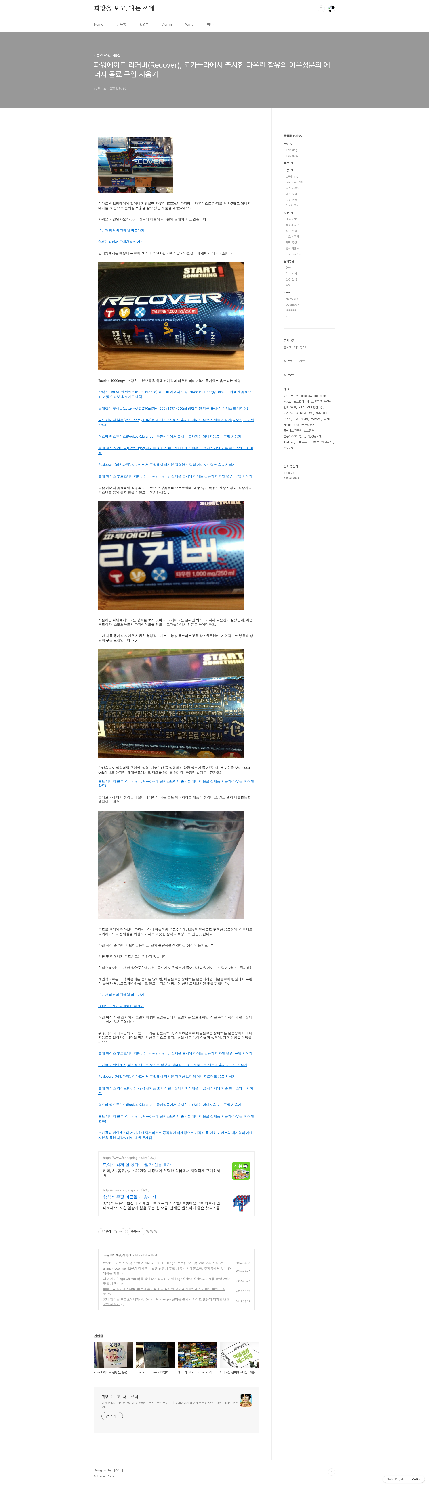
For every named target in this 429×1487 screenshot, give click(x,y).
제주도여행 (322, 413)
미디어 (212, 24)
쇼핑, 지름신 (123, 1255)
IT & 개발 (291, 219)
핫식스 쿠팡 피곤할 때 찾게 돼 (130, 1196)
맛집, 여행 (291, 200)
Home (98, 24)
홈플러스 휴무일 (293, 436)
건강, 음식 (291, 279)
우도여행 (289, 448)
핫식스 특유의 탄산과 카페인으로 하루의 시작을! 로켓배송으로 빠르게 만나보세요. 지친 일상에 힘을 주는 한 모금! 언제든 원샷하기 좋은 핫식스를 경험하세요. (161, 1205)
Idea (287, 292)
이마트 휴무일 (314, 401)
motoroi (316, 419)
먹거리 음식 (292, 205)
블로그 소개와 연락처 (295, 347)
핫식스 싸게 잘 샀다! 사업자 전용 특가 (137, 1164)
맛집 (310, 413)
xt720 (288, 401)
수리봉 (304, 419)
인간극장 (289, 413)
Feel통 (288, 143)
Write (189, 24)
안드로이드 (290, 407)
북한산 (328, 401)
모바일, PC (292, 176)
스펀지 (287, 419)
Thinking (291, 150)
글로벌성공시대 (312, 436)
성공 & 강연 (292, 225)
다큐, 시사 (291, 273)
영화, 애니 (291, 267)
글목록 (121, 24)
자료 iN (288, 213)
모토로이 (299, 401)
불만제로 (301, 413)
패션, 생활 (291, 194)
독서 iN (288, 163)
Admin (167, 24)
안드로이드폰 (291, 395)
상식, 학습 (291, 231)
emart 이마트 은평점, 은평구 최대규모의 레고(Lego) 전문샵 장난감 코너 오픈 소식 (161, 1263)
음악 (288, 285)
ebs (296, 424)
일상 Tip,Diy (293, 254)
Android (289, 442)
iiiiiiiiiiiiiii (291, 310)
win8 (327, 419)
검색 (321, 9)
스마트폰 (302, 442)
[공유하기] (115, 1231)
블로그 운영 (292, 236)
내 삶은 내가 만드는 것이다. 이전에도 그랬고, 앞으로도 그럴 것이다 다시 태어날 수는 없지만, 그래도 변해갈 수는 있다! (169, 1405)
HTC (302, 407)
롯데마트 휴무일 (293, 430)
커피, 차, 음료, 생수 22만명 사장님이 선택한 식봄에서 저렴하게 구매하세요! (161, 1173)
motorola (320, 395)
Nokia (287, 424)
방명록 (144, 24)
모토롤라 (309, 430)
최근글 (288, 361)
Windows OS (294, 182)
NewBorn (292, 298)
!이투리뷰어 (307, 424)
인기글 (301, 361)
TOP (331, 1472)
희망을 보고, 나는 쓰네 (124, 9)
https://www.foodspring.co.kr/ (125, 1158)
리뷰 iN (108, 1255)
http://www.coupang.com (121, 1190)
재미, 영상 (291, 242)
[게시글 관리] (121, 1231)
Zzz (288, 316)
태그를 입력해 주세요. (321, 442)
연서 (296, 419)
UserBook (292, 304)
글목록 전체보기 (293, 136)
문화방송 (289, 261)
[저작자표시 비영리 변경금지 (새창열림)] (151, 1231)
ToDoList (292, 155)
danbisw (306, 395)
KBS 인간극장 (315, 407)
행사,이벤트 (292, 248)
